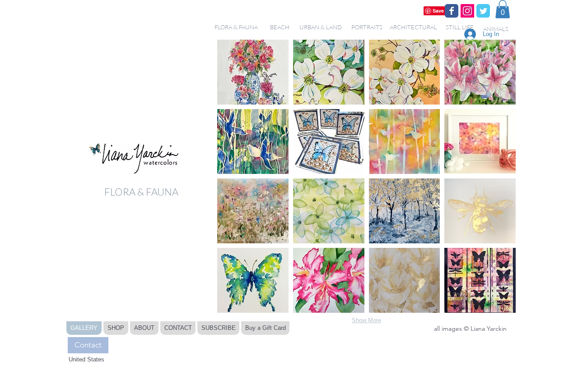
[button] (502, 9)
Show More (366, 320)
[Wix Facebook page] (451, 11)
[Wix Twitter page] (483, 11)
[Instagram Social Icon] (467, 11)
